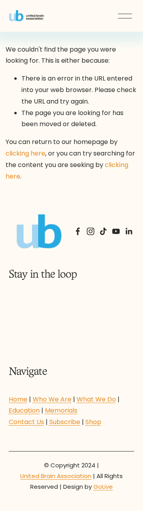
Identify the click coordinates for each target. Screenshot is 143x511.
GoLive (103, 486)
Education (24, 410)
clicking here (25, 153)
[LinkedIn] (129, 231)
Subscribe (64, 421)
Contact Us (26, 421)
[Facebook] (78, 231)
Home (18, 399)
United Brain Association (55, 476)
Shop (93, 421)
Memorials (61, 410)
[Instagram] (91, 231)
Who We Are (52, 399)
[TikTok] (103, 231)
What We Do (96, 399)
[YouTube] (116, 231)
